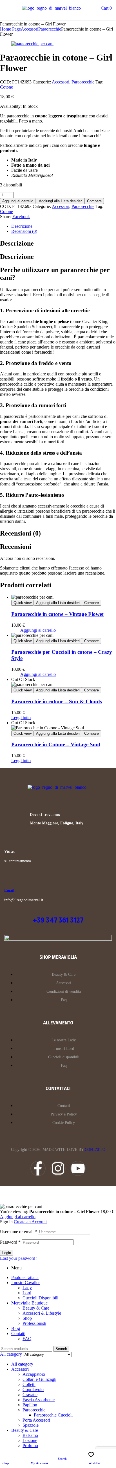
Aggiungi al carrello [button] (38, 630)
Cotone (6, 87)
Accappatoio (34, 1374)
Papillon (30, 1404)
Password (10, 1242)
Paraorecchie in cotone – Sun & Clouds (56, 701)
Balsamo (30, 1435)
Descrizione (21, 226)
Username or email (18, 1231)
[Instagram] (58, 1168)
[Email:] (7, 880)
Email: (10, 890)
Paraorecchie (49, 29)
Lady (27, 1287)
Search (61, 1349)
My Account (39, 1463)
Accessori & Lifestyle (42, 1313)
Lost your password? (18, 1258)
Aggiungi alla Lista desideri (60, 201)
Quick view (23, 603)
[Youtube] (78, 1168)
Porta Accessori (36, 1420)
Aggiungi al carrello (17, 201)
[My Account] (33, 1455)
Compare (94, 201)
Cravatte (30, 1394)
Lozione (30, 1440)
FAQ (27, 1338)
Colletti (29, 1384)
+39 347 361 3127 (58, 920)
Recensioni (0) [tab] (20, 533)
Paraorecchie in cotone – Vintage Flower (57, 614)
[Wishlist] (91, 1455)
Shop (5, 1463)
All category (22, 1364)
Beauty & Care (36, 1308)
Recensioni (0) (24, 231)
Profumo (30, 1445)
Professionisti (34, 1323)
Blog (15, 1328)
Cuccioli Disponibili (40, 1297)
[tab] (63, 226)
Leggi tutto (21, 717)
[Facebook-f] (38, 1168)
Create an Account (30, 1221)
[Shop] (4, 1455)
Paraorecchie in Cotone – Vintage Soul (55, 744)
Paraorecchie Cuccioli (53, 1415)
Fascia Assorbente (39, 1399)
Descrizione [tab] (17, 243)
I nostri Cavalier (25, 1282)
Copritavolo (33, 1389)
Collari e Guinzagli (39, 1379)
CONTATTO (95, 1149)
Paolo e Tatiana (25, 1277)
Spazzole (31, 1425)
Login (6, 1253)
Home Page (10, 29)
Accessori (29, 29)
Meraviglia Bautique (29, 1303)
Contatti (18, 1333)
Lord (27, 1292)
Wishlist (94, 1463)
